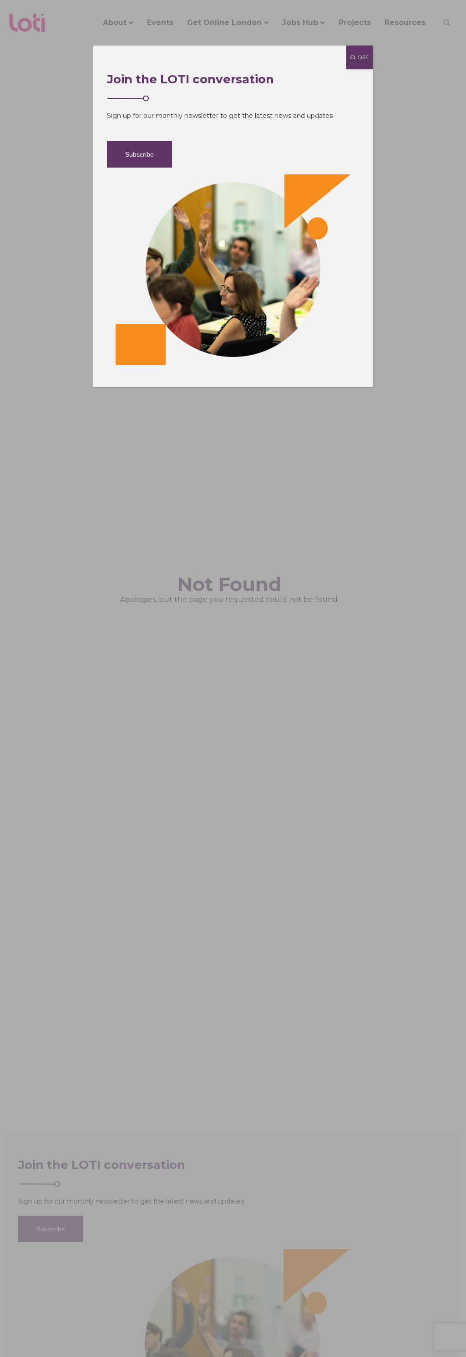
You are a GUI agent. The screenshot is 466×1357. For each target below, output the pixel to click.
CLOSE (359, 57)
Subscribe (139, 154)
